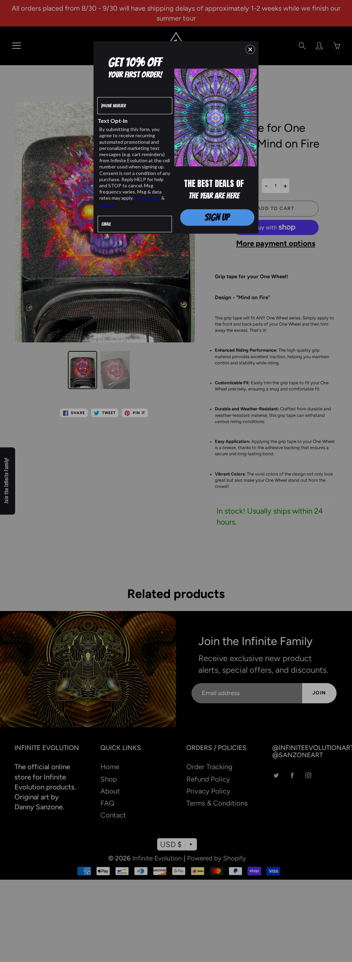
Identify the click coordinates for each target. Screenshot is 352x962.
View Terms (147, 198)
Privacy (107, 204)
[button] (250, 49)
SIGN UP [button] (217, 217)
